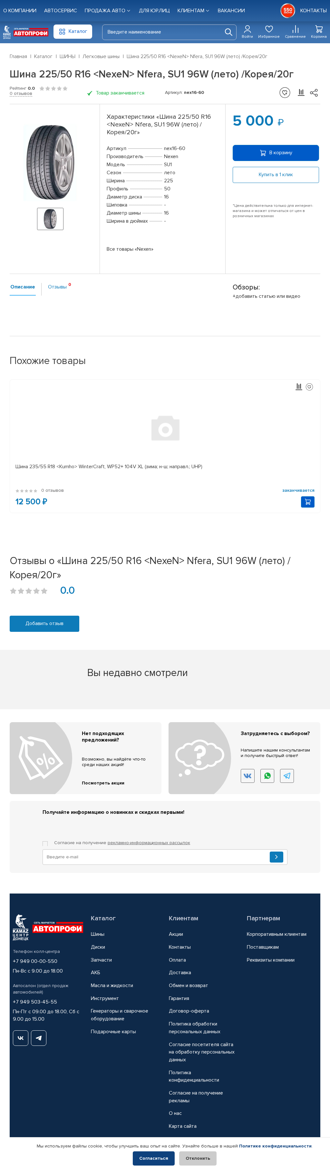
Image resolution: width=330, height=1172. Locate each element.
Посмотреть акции (103, 783)
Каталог (103, 918)
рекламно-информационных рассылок (149, 842)
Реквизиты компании (271, 960)
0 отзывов (21, 93)
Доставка (180, 972)
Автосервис (60, 10)
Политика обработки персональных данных (194, 1028)
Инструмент (105, 998)
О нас (175, 1113)
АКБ (95, 972)
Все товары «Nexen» (130, 249)
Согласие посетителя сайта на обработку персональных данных (202, 1052)
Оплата (177, 960)
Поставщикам (263, 947)
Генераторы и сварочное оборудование (119, 1015)
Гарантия (179, 998)
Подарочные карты (113, 1031)
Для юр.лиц (154, 10)
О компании (19, 10)
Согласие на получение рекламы (196, 1097)
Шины (97, 934)
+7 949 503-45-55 (35, 1002)
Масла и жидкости (112, 985)
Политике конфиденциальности (275, 1146)
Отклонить (198, 1158)
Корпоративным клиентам (276, 934)
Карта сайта (183, 1126)
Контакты (180, 947)
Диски (98, 947)
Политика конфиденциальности (194, 1076)
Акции (176, 934)
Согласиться (153, 1158)
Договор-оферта (189, 1011)
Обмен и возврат (188, 985)
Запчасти (101, 960)
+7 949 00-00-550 (35, 961)
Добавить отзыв (44, 623)
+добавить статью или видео (266, 296)
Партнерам (263, 918)
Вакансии (231, 10)
